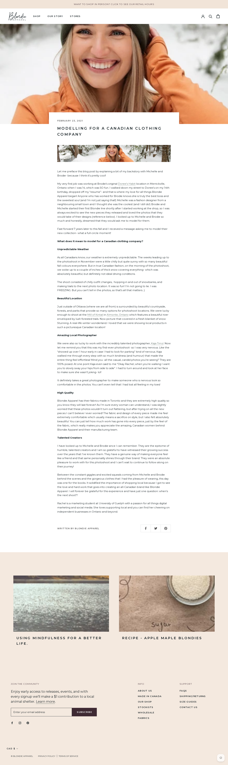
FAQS (183, 690)
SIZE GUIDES (188, 701)
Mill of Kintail (95, 314)
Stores (75, 16)
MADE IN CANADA (150, 696)
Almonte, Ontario (118, 314)
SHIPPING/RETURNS (193, 696)
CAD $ (11, 748)
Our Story (55, 16)
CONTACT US (188, 707)
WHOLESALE (146, 712)
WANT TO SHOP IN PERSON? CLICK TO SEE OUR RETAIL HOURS (114, 4)
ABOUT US (145, 690)
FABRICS (143, 718)
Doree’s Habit (127, 183)
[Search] (210, 16)
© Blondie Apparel (22, 756)
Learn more (45, 702)
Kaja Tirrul (157, 343)
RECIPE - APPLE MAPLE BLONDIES (162, 638)
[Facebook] (12, 723)
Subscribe (84, 712)
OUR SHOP (145, 701)
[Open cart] (218, 16)
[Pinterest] (28, 723)
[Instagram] (20, 723)
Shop (36, 16)
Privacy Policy (46, 756)
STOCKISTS (145, 707)
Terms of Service (68, 756)
